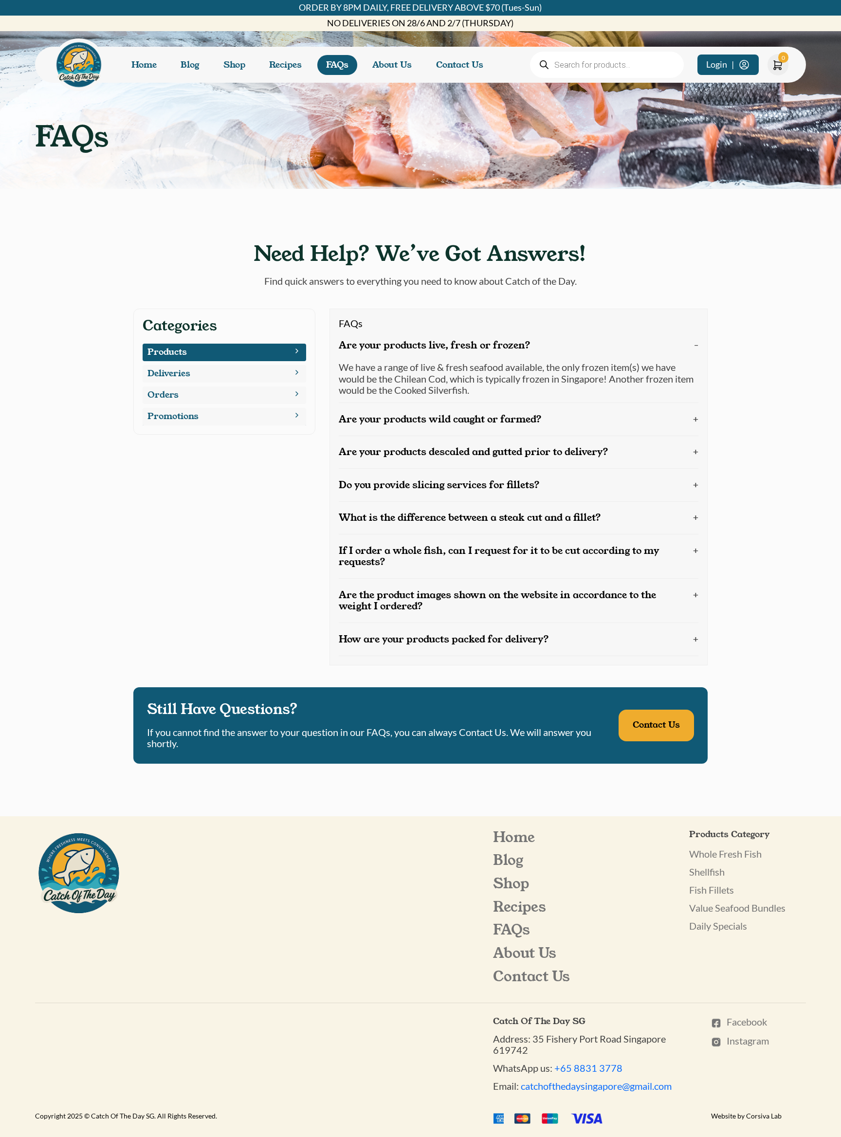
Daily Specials (718, 926)
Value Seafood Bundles (737, 908)
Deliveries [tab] (168, 373)
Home (144, 65)
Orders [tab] (163, 394)
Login (720, 64)
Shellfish (707, 872)
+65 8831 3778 (588, 1068)
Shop (234, 65)
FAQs (337, 65)
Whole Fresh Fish (725, 854)
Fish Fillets (711, 890)
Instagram (748, 1040)
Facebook (747, 1021)
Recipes (285, 65)
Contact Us (459, 65)
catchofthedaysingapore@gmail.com (596, 1086)
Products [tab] (167, 352)
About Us (392, 65)
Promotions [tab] (173, 416)
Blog (190, 65)
